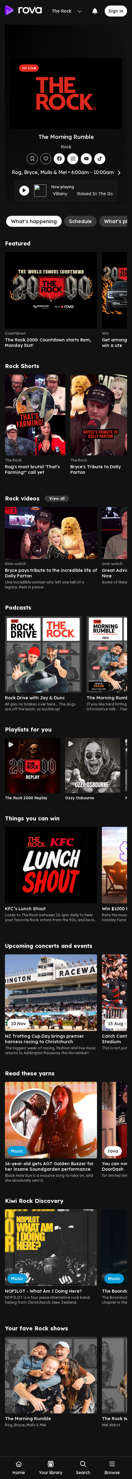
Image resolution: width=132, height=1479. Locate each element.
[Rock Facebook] (59, 158)
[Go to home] (23, 11)
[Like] (45, 158)
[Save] (32, 158)
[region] (66, 300)
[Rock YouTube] (86, 158)
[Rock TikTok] (99, 158)
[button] (57, 499)
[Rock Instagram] (72, 158)
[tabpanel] (66, 836)
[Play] (24, 191)
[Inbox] (94, 11)
